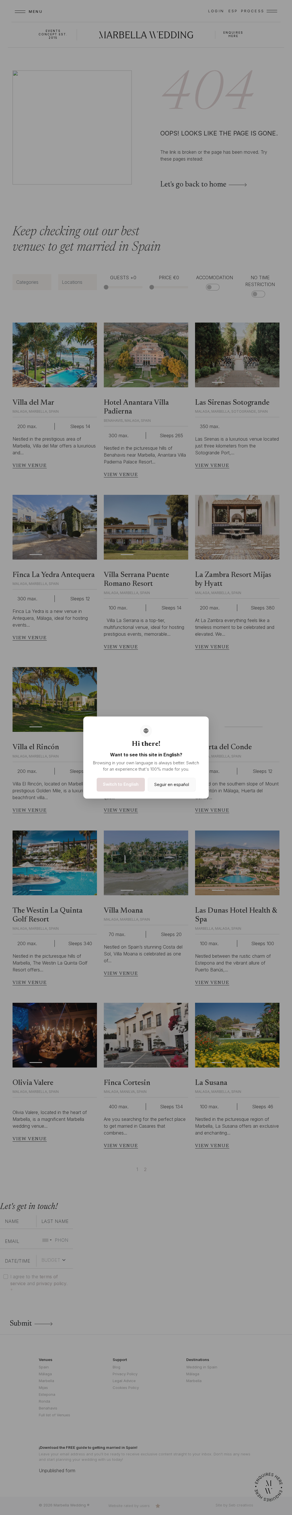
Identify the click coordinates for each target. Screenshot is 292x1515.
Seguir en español (171, 784)
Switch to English (121, 784)
